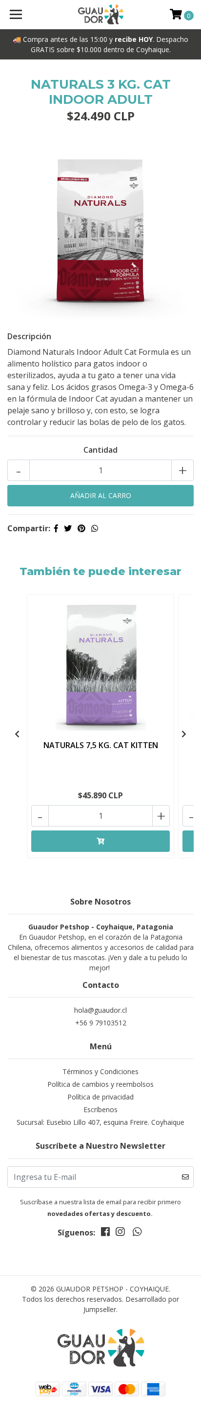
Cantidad (100, 449)
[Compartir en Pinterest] (81, 528)
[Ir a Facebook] (105, 1233)
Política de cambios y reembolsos (100, 1084)
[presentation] (17, 734)
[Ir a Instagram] (120, 1233)
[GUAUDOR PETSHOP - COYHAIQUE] (101, 14)
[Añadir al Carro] (100, 841)
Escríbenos (100, 1109)
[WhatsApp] (136, 1233)
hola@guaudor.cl (100, 1010)
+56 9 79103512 (100, 1022)
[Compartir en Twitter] (68, 528)
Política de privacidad (100, 1096)
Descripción (29, 336)
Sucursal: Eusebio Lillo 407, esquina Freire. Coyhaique (100, 1122)
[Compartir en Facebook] (56, 528)
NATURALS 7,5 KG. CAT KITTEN (100, 745)
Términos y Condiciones (100, 1071)
